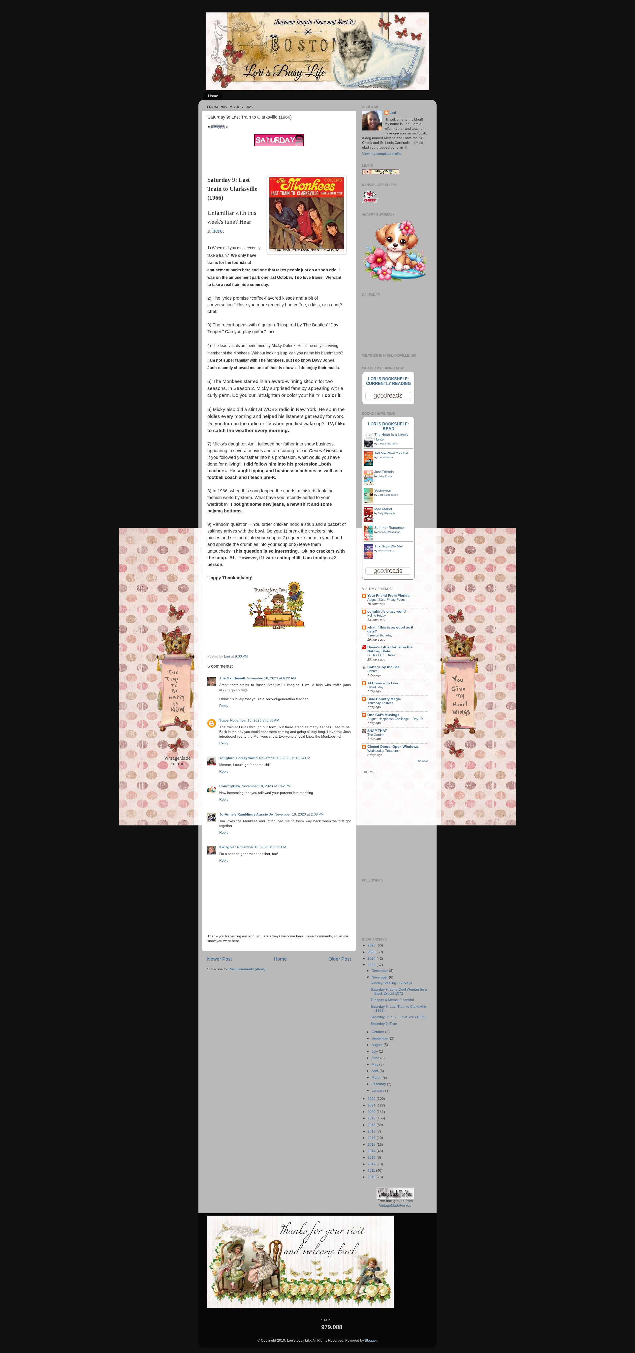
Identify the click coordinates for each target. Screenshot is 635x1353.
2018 (372, 1125)
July (375, 1051)
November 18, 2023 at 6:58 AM (254, 720)
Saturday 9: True (384, 1024)
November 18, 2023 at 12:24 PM (284, 758)
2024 (372, 958)
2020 (372, 1112)
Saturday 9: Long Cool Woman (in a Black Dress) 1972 (399, 991)
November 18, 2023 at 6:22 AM (271, 678)
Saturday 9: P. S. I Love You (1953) (398, 1017)
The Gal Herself (232, 678)
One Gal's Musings (383, 715)
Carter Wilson (385, 457)
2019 (372, 1118)
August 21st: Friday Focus (386, 599)
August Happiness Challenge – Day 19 (395, 719)
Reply (223, 706)
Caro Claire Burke (388, 494)
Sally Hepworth (386, 513)
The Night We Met (388, 546)
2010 (372, 1177)
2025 (372, 952)
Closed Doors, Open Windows (392, 747)
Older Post (339, 959)
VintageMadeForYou (395, 1205)
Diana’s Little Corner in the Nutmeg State (390, 649)
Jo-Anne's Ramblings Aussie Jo (246, 814)
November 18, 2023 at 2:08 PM (299, 814)
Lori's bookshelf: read (388, 426)
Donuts (372, 671)
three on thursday (379, 635)
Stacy (224, 720)
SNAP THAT (377, 731)
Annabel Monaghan (389, 532)
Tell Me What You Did (391, 453)
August (377, 1045)
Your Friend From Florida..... (390, 596)
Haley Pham (385, 476)
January (378, 1090)
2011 (372, 1170)
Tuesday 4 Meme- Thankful (392, 1000)
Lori (392, 113)
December (380, 971)
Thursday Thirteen (380, 703)
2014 (372, 1151)
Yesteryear (382, 490)
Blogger (371, 1340)
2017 (372, 1131)
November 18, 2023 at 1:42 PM (266, 786)
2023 (372, 965)
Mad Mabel (383, 509)
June (376, 1058)
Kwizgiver (227, 847)
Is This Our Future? (381, 655)
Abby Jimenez (386, 550)
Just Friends (384, 472)
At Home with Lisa (382, 683)
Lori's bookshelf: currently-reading (388, 381)
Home (213, 96)
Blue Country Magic (384, 699)
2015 (372, 1144)
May (375, 1064)
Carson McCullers (388, 443)
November (380, 977)
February (379, 1084)
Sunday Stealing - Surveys (391, 983)
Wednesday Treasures (383, 751)
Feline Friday (376, 615)
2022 (372, 1099)
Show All (423, 760)
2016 (372, 1138)
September (381, 1038)
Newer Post (219, 959)
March (377, 1077)
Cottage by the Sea (383, 667)
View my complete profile (381, 154)
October (378, 1032)
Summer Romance (389, 528)
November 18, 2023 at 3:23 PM (261, 847)
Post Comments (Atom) (247, 969)
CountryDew (229, 786)
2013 (372, 1157)
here (217, 230)
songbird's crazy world (238, 758)
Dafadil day (375, 687)
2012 (372, 1164)
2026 (372, 945)
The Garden (375, 735)
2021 (372, 1105)
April (376, 1071)
